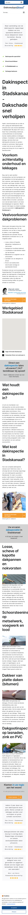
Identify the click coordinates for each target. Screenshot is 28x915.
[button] (14, 351)
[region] (14, 904)
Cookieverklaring (11, 904)
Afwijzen (14, 911)
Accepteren (14, 907)
